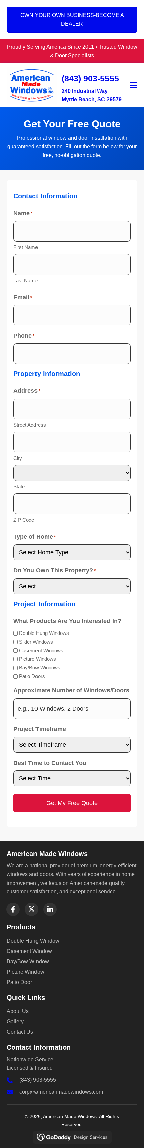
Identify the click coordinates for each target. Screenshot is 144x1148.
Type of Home (34, 536)
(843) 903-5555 (90, 78)
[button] (13, 909)
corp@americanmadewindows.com (61, 1092)
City (17, 458)
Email (22, 297)
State (19, 486)
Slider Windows (36, 642)
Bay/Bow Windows (39, 667)
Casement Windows (41, 650)
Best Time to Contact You (49, 763)
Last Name (25, 280)
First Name (25, 247)
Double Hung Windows (44, 633)
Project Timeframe (39, 729)
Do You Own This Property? (54, 570)
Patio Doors (32, 676)
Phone (23, 335)
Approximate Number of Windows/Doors (71, 690)
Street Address (29, 425)
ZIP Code (23, 520)
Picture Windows (37, 659)
